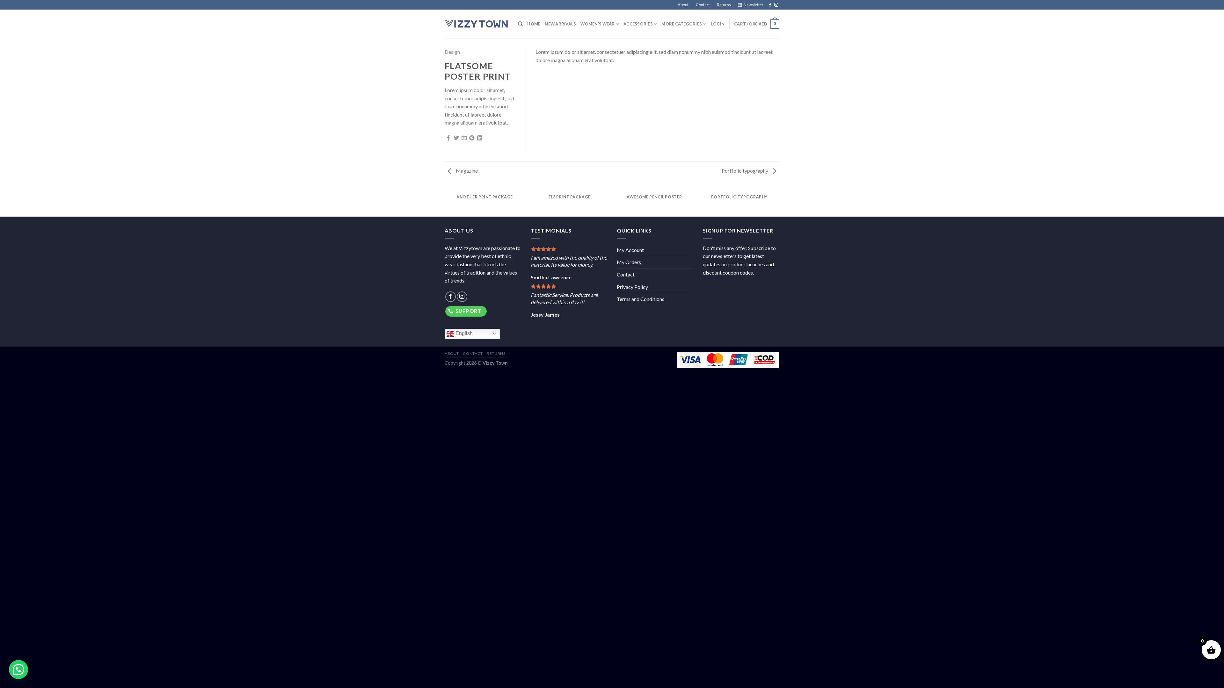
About (683, 4)
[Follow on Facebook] (770, 5)
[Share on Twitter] (456, 138)
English (463, 333)
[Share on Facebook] (448, 138)
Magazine (466, 171)
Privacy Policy (632, 287)
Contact (703, 4)
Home (533, 23)
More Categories (681, 23)
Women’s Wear (597, 23)
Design (452, 52)
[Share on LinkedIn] (479, 138)
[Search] (520, 24)
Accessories (638, 23)
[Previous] (446, 203)
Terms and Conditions (640, 299)
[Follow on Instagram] (776, 5)
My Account (630, 250)
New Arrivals (560, 23)
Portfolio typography (745, 171)
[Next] (778, 203)
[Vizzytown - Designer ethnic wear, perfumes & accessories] (476, 24)
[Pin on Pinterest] (471, 138)
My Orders (629, 262)
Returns (724, 4)
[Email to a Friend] (464, 138)
